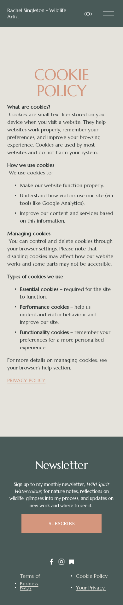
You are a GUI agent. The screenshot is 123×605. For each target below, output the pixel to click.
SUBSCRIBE (62, 523)
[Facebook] (51, 561)
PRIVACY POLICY (26, 380)
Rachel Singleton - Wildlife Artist (36, 13)
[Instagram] (61, 561)
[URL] (71, 561)
